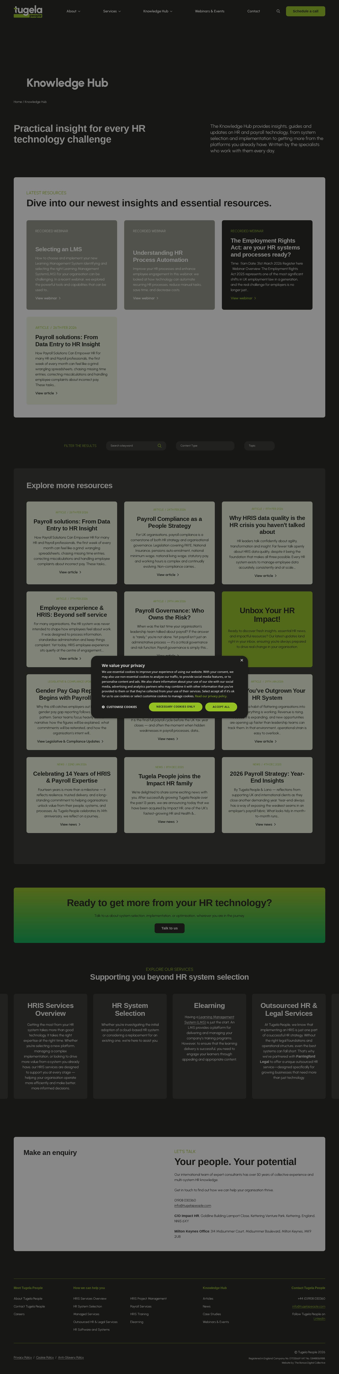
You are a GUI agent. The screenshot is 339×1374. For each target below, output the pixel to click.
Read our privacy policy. (211, 696)
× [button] (241, 660)
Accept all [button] (221, 707)
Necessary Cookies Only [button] (175, 706)
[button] (119, 707)
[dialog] (169, 687)
